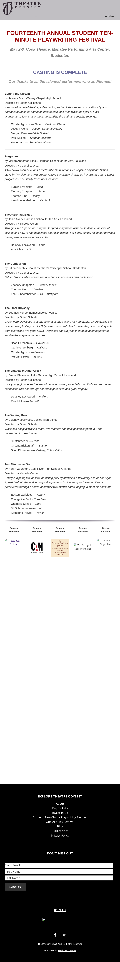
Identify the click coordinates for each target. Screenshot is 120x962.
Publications (60, 831)
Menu (111, 16)
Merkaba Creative (67, 950)
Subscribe (15, 886)
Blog (60, 826)
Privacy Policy (60, 835)
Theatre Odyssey (46, 943)
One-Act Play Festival (60, 822)
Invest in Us (60, 813)
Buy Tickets (60, 808)
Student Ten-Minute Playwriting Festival (60, 817)
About (60, 803)
